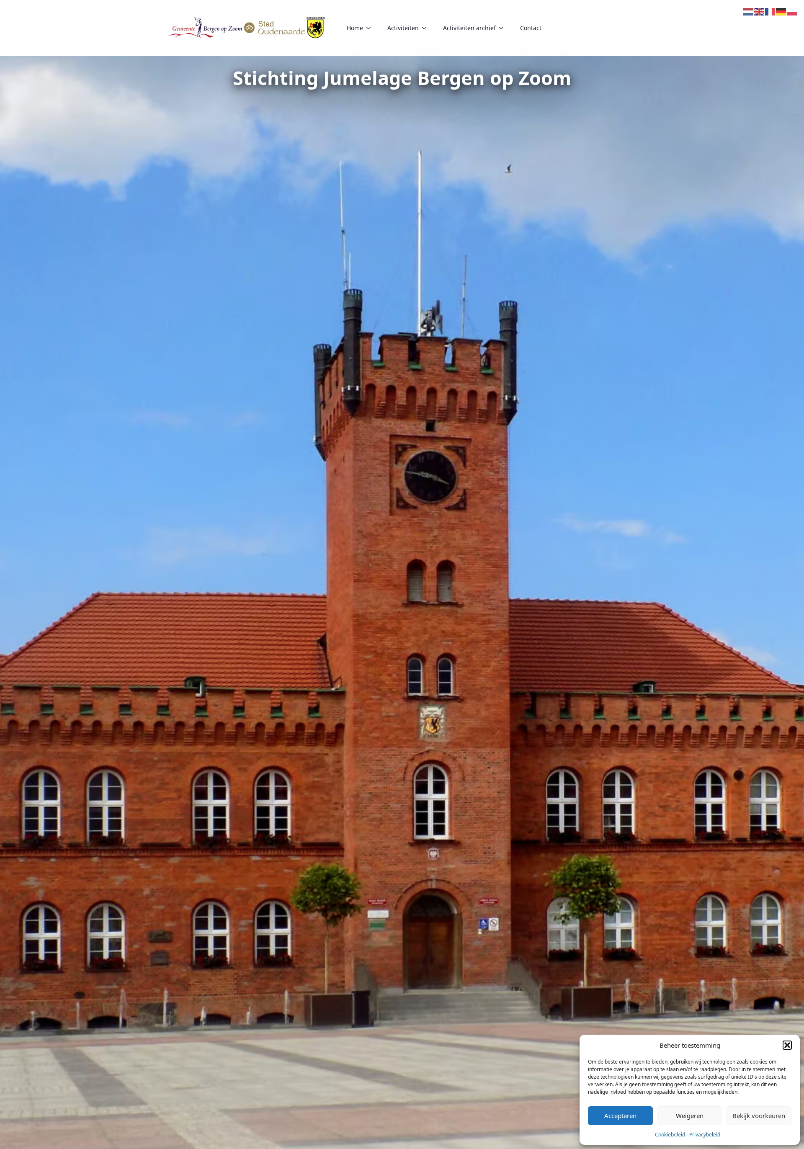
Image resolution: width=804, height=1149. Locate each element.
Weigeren (690, 1115)
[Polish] (792, 10)
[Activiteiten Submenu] (427, 28)
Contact (530, 28)
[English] (759, 10)
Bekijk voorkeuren (758, 1115)
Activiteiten (403, 28)
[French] (770, 10)
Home (355, 28)
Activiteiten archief (469, 28)
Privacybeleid (704, 1134)
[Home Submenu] (371, 28)
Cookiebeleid (670, 1134)
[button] (787, 1045)
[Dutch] (748, 10)
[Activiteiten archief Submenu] (504, 28)
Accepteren (620, 1115)
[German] (781, 10)
